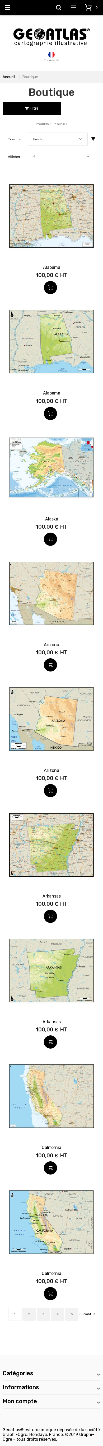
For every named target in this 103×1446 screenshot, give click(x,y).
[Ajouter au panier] (50, 287)
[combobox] (58, 139)
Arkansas (52, 896)
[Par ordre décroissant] (93, 139)
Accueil (9, 77)
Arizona (51, 644)
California (51, 1147)
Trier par (15, 139)
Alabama (51, 267)
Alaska (51, 519)
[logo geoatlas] (51, 25)
